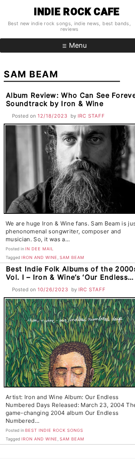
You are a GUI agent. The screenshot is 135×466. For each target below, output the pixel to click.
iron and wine (39, 257)
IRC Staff (91, 116)
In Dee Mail (39, 248)
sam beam (72, 257)
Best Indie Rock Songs (54, 430)
